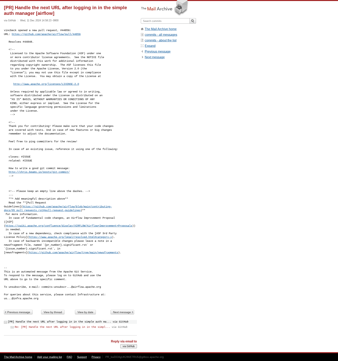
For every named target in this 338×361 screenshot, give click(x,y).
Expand (150, 45)
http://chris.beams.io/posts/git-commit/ (39, 172)
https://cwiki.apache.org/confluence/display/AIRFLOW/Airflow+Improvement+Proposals (68, 225)
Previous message (18, 312)
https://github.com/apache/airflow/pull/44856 (46, 34)
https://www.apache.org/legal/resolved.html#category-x (70, 237)
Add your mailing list (49, 356)
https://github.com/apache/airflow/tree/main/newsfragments (73, 252)
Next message (122, 312)
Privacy (96, 356)
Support (82, 356)
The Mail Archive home (161, 29)
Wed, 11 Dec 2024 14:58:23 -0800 (39, 20)
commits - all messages (161, 34)
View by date (85, 312)
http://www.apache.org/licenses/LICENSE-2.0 (46, 84)
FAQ (69, 356)
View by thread (53, 312)
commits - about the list (160, 40)
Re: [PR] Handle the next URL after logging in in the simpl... (62, 327)
